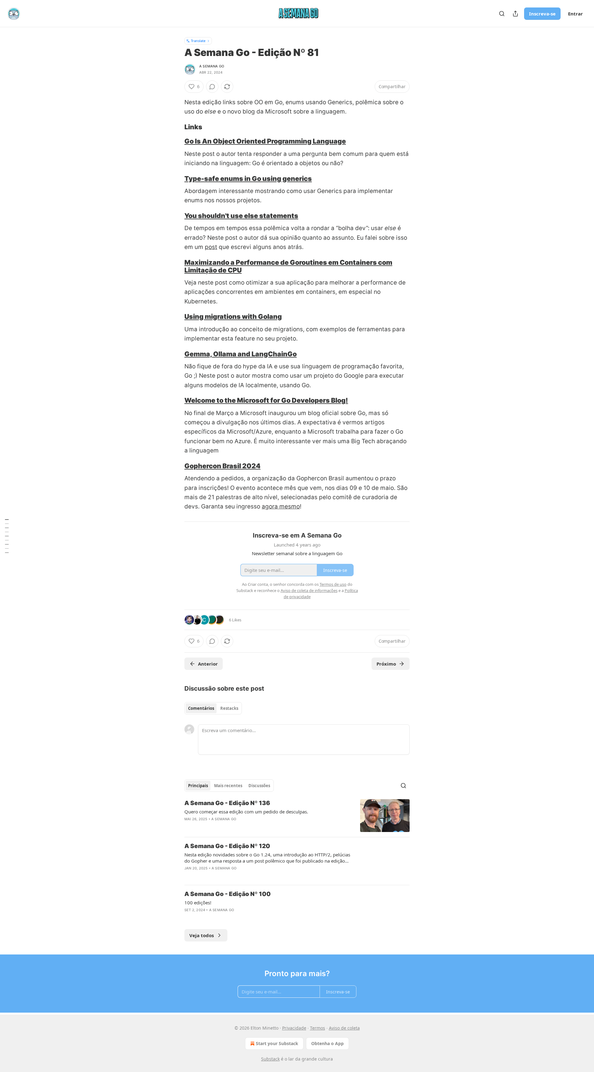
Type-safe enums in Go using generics (248, 178)
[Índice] (6, 536)
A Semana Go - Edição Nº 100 (227, 894)
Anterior (208, 664)
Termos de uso (333, 584)
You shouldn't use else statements (241, 216)
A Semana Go (211, 66)
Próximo (386, 664)
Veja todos (201, 935)
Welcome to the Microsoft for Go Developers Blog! (266, 400)
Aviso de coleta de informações (309, 590)
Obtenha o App (327, 1043)
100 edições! (197, 902)
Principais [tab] (198, 785)
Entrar (575, 14)
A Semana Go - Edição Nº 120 (227, 846)
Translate (198, 40)
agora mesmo (281, 506)
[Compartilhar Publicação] (515, 13)
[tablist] (213, 708)
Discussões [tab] (259, 785)
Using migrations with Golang (233, 316)
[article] (297, 816)
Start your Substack (277, 1043)
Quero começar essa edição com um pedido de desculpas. (246, 811)
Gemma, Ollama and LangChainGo (240, 354)
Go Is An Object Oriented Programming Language (265, 141)
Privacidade (294, 1028)
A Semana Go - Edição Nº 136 (227, 803)
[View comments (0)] (212, 86)
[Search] (502, 13)
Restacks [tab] (229, 708)
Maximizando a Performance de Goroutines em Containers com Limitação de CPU (288, 266)
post (211, 247)
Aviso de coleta (344, 1028)
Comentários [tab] (201, 708)
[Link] (176, 127)
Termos (317, 1028)
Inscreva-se (542, 14)
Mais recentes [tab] (228, 785)
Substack (270, 1059)
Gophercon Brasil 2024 (222, 466)
